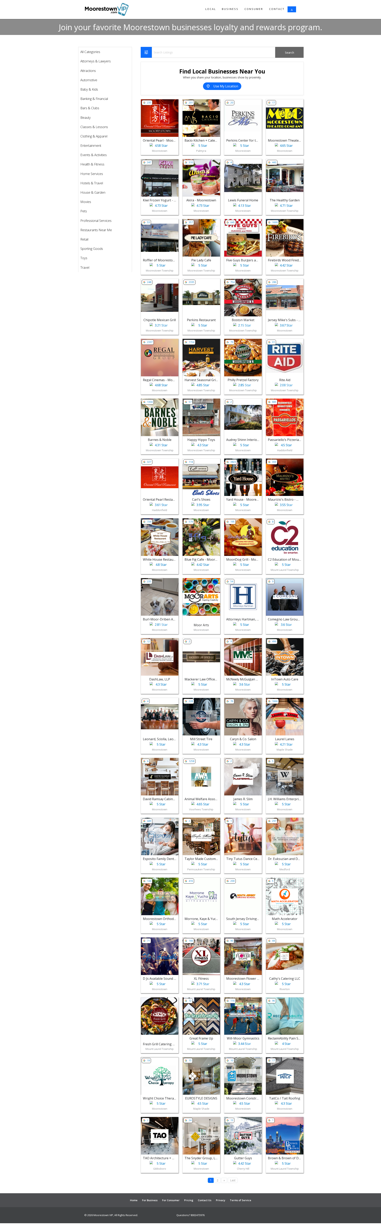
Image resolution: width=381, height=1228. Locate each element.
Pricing (188, 1200)
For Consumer (171, 1200)
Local (210, 9)
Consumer (253, 9)
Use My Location (222, 86)
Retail (84, 239)
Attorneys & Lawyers (95, 61)
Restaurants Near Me (96, 230)
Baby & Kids (89, 89)
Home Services (91, 173)
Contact (277, 9)
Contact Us (204, 1200)
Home (134, 1200)
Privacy (220, 1200)
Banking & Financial (94, 98)
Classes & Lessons (94, 127)
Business (230, 9)
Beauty (85, 117)
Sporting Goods (91, 248)
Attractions (88, 70)
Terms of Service (240, 1200)
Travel (84, 267)
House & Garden (92, 192)
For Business (150, 1200)
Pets (83, 211)
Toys (83, 258)
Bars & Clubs (89, 108)
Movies (85, 201)
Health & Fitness (92, 164)
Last (233, 1180)
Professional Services (96, 220)
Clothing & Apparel (93, 136)
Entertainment (90, 145)
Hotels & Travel (91, 183)
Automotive (88, 80)
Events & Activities (93, 155)
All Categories (90, 51)
